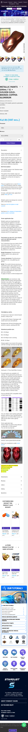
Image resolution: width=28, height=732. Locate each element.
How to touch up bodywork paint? (8, 614)
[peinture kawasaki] (23, 642)
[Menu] (26, 12)
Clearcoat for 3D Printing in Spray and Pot (15, 532)
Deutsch (10, 2)
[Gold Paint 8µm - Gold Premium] (6, 560)
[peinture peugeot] (17, 642)
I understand (12, 730)
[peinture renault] (4, 637)
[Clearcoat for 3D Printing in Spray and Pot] (15, 518)
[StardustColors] (4, 13)
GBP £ (19, 8)
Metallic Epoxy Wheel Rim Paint (15, 574)
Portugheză (12, 3)
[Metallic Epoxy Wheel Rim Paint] (15, 560)
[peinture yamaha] (17, 637)
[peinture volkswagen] (23, 637)
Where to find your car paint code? (9, 609)
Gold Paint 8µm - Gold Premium (5, 574)
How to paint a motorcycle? (7, 611)
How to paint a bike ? (6, 612)
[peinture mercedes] (11, 642)
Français (5, 2)
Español (20, 2)
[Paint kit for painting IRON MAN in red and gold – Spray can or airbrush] (22, 87)
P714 (10, 194)
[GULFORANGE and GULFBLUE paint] (6, 518)
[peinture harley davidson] (4, 642)
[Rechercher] (9, 13)
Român (25, 2)
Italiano (15, 2)
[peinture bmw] (11, 637)
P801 (6, 194)
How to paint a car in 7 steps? (8, 608)
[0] (22, 13)
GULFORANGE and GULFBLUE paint (5, 532)
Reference (2, 101)
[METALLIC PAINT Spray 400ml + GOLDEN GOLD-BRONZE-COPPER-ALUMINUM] (20, 87)
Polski (17, 3)
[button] (16, 504)
